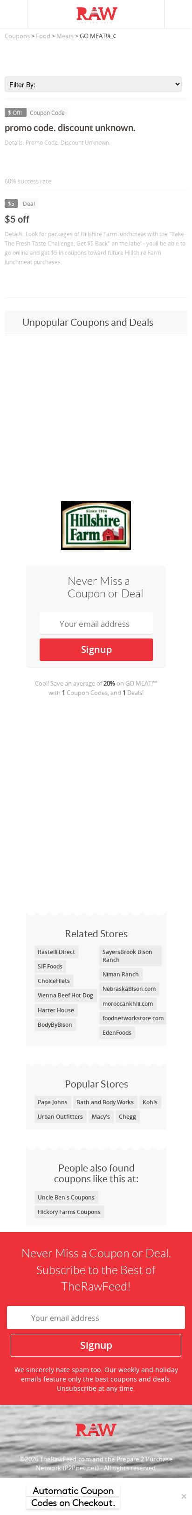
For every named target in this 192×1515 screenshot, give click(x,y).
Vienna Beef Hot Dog (65, 995)
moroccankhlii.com (128, 1004)
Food (43, 36)
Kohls (150, 1102)
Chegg (127, 1117)
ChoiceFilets (54, 981)
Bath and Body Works (105, 1102)
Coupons (17, 36)
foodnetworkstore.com (133, 1018)
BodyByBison (55, 1025)
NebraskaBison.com (129, 989)
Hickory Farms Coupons (69, 1212)
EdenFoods (117, 1033)
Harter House (56, 1010)
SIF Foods (50, 966)
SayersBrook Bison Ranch (127, 956)
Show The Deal (38, 281)
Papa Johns (53, 1102)
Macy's (101, 1117)
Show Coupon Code (47, 161)
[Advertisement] (96, 55)
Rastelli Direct (56, 952)
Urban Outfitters (60, 1117)
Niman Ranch (121, 974)
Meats (65, 36)
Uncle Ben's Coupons (66, 1197)
